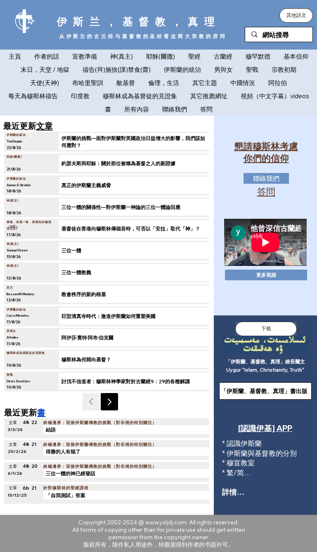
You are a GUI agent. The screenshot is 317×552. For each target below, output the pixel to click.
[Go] (109, 401)
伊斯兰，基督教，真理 (139, 21)
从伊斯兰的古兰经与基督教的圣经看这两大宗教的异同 (143, 36)
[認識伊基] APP (265, 428)
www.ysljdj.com (166, 522)
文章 (44, 125)
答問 (266, 191)
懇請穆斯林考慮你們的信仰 (266, 152)
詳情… (233, 492)
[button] (296, 15)
